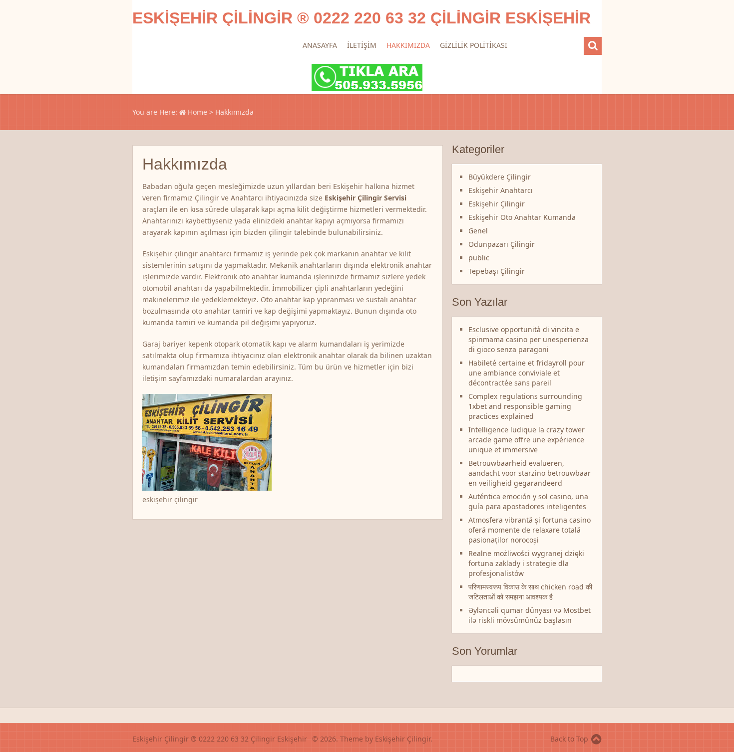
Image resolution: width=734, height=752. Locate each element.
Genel (478, 230)
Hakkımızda (408, 45)
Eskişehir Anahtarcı (500, 190)
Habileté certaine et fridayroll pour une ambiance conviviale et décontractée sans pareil (526, 372)
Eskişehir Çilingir (496, 203)
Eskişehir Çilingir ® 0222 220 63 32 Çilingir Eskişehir (361, 18)
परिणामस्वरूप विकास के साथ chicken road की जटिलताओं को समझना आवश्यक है (530, 591)
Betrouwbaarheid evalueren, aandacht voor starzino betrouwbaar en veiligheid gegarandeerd (529, 473)
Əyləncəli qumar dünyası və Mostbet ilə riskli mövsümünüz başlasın (529, 615)
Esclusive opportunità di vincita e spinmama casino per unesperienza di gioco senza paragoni (528, 339)
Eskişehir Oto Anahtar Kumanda (522, 217)
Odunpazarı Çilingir (501, 244)
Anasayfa (320, 45)
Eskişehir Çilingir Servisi (365, 197)
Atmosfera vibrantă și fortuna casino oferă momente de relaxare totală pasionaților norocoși (529, 530)
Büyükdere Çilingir (499, 177)
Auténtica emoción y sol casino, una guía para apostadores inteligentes (528, 501)
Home (196, 112)
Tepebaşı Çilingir (496, 271)
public (478, 257)
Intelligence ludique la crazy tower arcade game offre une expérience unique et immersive (526, 439)
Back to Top (569, 739)
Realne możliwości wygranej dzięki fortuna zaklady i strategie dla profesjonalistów (526, 563)
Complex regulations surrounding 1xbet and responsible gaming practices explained (525, 406)
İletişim (361, 45)
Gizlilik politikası (473, 45)
